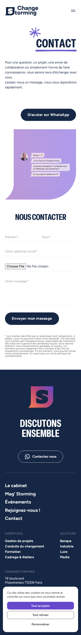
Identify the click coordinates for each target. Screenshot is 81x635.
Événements (18, 502)
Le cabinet (16, 485)
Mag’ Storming (20, 493)
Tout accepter (40, 605)
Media (65, 557)
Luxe (64, 552)
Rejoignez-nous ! (22, 510)
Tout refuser (40, 615)
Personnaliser (40, 624)
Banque (65, 541)
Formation (13, 552)
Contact (13, 518)
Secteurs (68, 533)
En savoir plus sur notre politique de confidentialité (38, 354)
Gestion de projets (19, 541)
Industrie (67, 546)
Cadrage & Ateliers (19, 557)
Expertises (14, 533)
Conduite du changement (24, 546)
